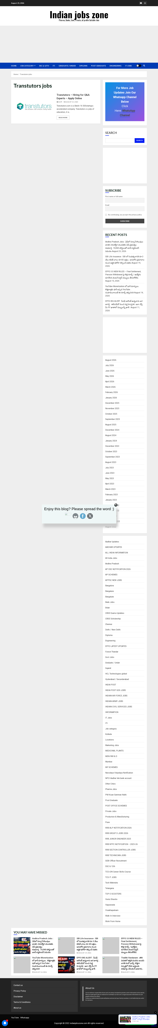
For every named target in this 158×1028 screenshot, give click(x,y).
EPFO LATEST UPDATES (116, 646)
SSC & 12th (44, 66)
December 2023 (112, 446)
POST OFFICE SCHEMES (116, 806)
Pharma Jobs (111, 789)
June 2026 (109, 371)
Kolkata (108, 734)
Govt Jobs (109, 657)
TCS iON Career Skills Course (118, 872)
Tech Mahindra (111, 883)
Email (107, 205)
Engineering (115, 66)
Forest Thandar (111, 652)
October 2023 (111, 451)
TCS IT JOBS (111, 877)
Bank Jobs (109, 602)
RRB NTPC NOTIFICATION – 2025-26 (121, 844)
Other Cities (110, 784)
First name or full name (114, 196)
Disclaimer (18, 996)
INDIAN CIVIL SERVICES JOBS (118, 706)
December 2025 (112, 403)
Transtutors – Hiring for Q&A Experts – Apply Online (34, 106)
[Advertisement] (79, 44)
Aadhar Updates (112, 542)
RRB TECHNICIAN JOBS (115, 855)
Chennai (108, 624)
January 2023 (111, 500)
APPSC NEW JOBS (113, 580)
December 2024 (112, 430)
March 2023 (110, 489)
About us (17, 1008)
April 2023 (109, 484)
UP (154, 1018)
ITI (54, 66)
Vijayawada (110, 905)
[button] (140, 1022)
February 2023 (111, 494)
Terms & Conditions (22, 1002)
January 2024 (111, 441)
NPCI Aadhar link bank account (118, 778)
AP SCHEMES (111, 574)
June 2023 (109, 473)
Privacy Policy (20, 991)
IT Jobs (128, 66)
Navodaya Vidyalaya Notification (119, 773)
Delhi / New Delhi (112, 629)
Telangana (109, 888)
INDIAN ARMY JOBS (114, 701)
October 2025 (111, 414)
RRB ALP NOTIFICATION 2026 (118, 828)
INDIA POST (110, 685)
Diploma (83, 66)
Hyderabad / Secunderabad (117, 679)
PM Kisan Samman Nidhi (116, 795)
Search (111, 132)
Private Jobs (110, 811)
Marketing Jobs (112, 745)
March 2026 (110, 387)
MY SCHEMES (111, 767)
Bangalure (109, 591)
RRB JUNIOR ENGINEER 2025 (118, 839)
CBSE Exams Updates (114, 613)
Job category (27, 66)
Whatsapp (24, 1017)
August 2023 (110, 462)
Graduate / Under (67, 66)
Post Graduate (98, 66)
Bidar (107, 608)
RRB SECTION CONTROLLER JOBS (120, 850)
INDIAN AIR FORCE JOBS (116, 696)
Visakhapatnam (111, 910)
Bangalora (109, 585)
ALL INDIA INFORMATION (116, 553)
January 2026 (111, 398)
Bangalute (109, 597)
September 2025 (112, 419)
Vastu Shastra (111, 899)
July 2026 (109, 365)
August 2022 (110, 527)
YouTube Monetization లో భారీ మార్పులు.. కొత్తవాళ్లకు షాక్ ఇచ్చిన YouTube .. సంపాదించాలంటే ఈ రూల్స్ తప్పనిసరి (122, 289)
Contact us (18, 985)
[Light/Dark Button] (138, 65)
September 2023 (112, 457)
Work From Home (112, 921)
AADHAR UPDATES (113, 547)
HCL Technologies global (116, 674)
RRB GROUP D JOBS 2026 (116, 833)
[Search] (144, 65)
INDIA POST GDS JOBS (115, 690)
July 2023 (109, 467)
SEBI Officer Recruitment (116, 861)
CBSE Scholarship (113, 619)
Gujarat (108, 668)
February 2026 (111, 392)
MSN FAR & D (111, 756)
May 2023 (109, 478)
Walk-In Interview (112, 916)
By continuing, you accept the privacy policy (125, 215)
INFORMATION (111, 712)
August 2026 (110, 360)
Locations (109, 740)
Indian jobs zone (79, 14)
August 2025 (110, 424)
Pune (107, 822)
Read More (63, 117)
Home (14, 66)
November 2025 (112, 408)
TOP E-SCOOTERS (113, 894)
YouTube (15, 1017)
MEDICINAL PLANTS (114, 751)
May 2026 (109, 376)
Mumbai (108, 762)
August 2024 (110, 435)
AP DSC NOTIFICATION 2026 (118, 569)
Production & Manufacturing (117, 817)
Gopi (60, 102)
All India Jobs (111, 558)
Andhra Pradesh (112, 563)
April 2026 (109, 381)
